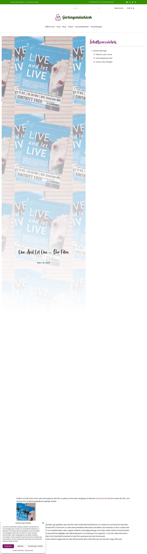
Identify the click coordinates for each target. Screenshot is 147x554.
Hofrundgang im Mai (104, 58)
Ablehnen (20, 546)
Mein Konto (119, 8)
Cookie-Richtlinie (18, 550)
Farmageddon (100, 533)
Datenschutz (29, 550)
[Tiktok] (132, 2)
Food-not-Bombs (106, 498)
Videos (70, 27)
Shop (59, 27)
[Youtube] (127, 2)
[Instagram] (129, 2)
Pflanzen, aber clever (104, 54)
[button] (43, 523)
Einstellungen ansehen (35, 546)
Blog (64, 27)
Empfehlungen (96, 27)
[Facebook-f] (135, 2)
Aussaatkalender (82, 27)
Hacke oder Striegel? (104, 62)
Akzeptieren (8, 546)
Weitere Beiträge (100, 51)
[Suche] (99, 8)
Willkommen (50, 27)
